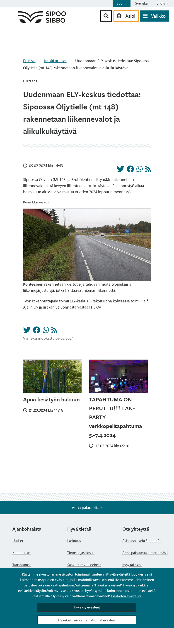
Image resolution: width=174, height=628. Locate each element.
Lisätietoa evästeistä (126, 596)
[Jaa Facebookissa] (130, 170)
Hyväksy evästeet (87, 607)
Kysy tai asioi (132, 564)
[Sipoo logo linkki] (42, 21)
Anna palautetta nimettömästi (145, 552)
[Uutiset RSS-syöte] (148, 170)
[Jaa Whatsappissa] (139, 170)
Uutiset (17, 540)
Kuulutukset (21, 552)
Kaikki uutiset (55, 60)
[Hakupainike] (106, 16)
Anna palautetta (86, 507)
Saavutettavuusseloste (84, 564)
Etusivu (29, 60)
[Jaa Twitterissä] (120, 170)
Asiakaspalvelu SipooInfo (141, 540)
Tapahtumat (21, 564)
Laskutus (74, 540)
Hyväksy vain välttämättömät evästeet (87, 620)
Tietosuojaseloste (80, 552)
